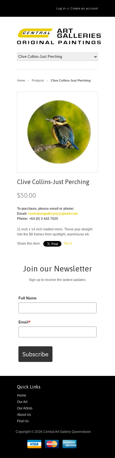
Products (38, 80)
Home (21, 395)
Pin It (68, 243)
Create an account (84, 8)
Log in (61, 8)
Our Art (22, 402)
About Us (24, 415)
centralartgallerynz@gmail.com (53, 214)
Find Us (23, 421)
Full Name (27, 297)
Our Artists (24, 408)
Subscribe (35, 354)
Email (24, 322)
